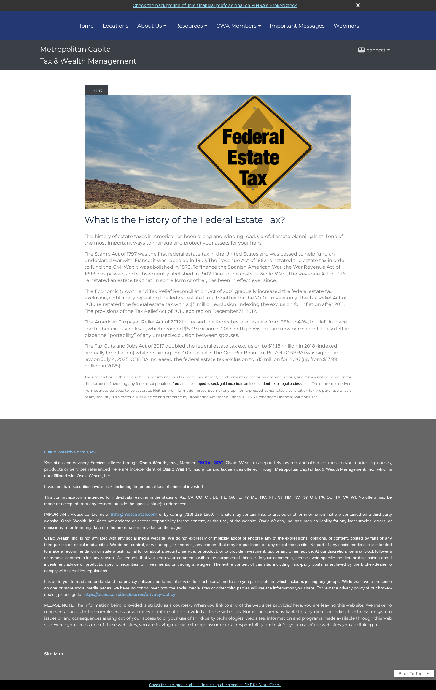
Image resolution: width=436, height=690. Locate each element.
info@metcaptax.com (134, 514)
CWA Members (236, 26)
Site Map (53, 653)
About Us (149, 26)
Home (85, 26)
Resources (189, 26)
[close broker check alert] (358, 5)
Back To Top (411, 673)
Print (96, 90)
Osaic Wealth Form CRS (70, 452)
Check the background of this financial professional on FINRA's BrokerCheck (215, 5)
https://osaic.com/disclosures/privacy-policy (128, 594)
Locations (115, 26)
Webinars (346, 26)
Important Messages (297, 26)
